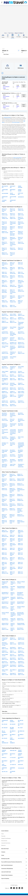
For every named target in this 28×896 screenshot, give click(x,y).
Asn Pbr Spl (4, 102)
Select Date (23, 86)
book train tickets (7, 117)
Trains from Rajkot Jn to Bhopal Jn (9, 713)
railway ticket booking (17, 157)
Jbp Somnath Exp (6, 93)
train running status (16, 122)
